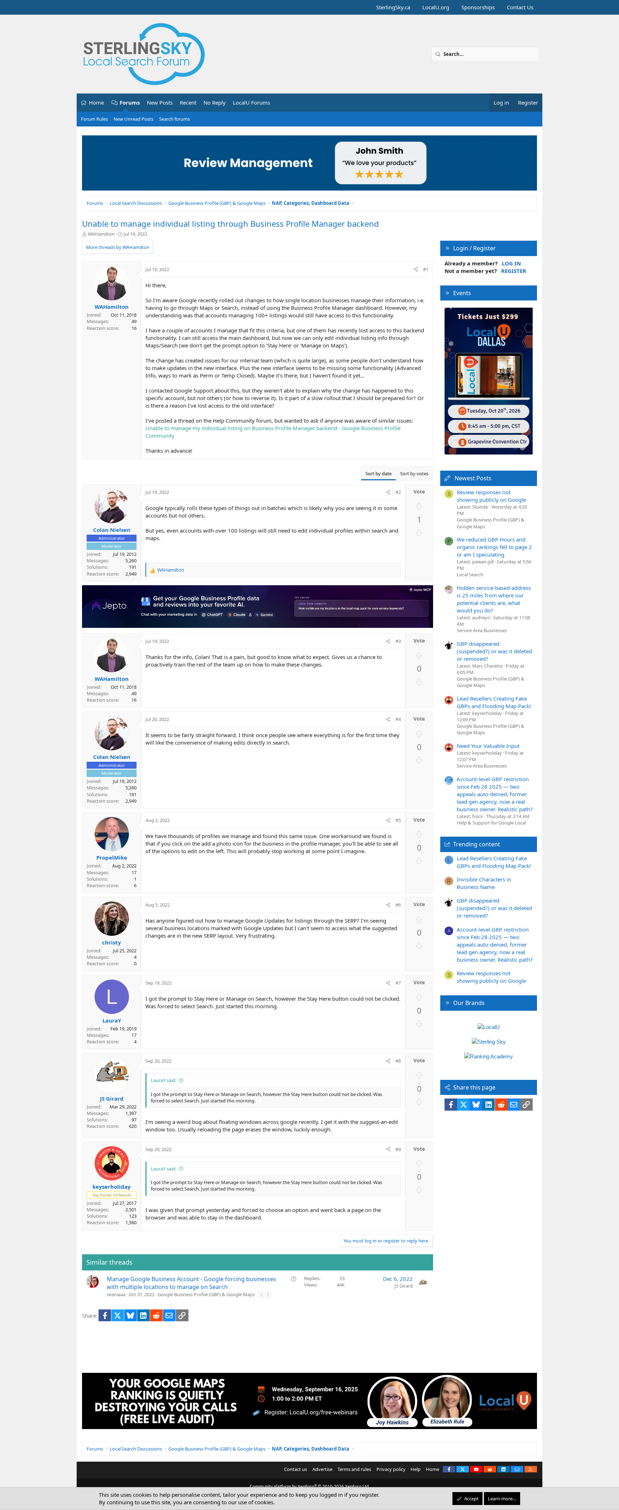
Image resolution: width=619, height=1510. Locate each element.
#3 (398, 641)
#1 (425, 269)
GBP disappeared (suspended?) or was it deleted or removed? (494, 651)
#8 (398, 1061)
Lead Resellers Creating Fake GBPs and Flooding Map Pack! (494, 702)
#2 (398, 492)
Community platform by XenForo (310, 1486)
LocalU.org (435, 7)
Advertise (322, 1469)
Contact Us (520, 7)
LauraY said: (163, 1080)
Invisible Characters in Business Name (484, 883)
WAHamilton (101, 234)
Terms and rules (354, 1469)
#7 (398, 983)
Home (96, 102)
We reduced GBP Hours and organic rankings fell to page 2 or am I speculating (494, 547)
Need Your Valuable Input (488, 745)
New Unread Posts (133, 119)
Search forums (174, 119)
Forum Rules (94, 119)
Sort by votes (414, 473)
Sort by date (378, 473)
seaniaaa (116, 1294)
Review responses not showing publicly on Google (491, 496)
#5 (398, 820)
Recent (188, 102)
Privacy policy (391, 1469)
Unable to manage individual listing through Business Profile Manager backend (230, 223)
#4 (398, 719)
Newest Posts (473, 478)
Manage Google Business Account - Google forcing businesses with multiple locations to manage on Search (191, 1283)
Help (416, 1469)
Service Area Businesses (482, 630)
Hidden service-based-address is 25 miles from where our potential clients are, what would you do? (494, 599)
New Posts (160, 102)
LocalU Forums (251, 102)
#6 (398, 904)
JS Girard (403, 1286)
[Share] (416, 269)
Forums (130, 102)
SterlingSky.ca (393, 7)
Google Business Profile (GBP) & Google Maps (206, 1294)
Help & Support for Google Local (491, 822)
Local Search (470, 574)
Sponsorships (478, 7)
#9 (398, 1149)
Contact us (295, 1469)
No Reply (214, 102)
